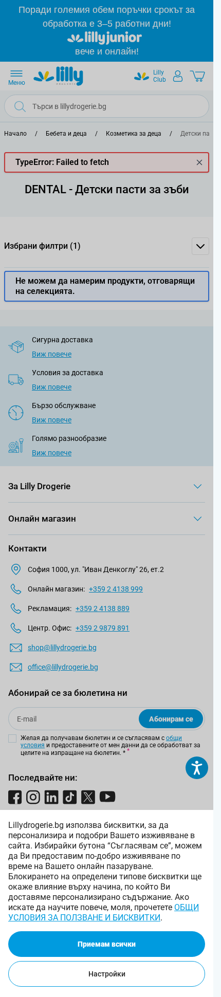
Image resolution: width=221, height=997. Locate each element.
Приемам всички (107, 944)
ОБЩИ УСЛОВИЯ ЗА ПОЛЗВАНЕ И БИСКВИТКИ (103, 912)
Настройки (106, 974)
